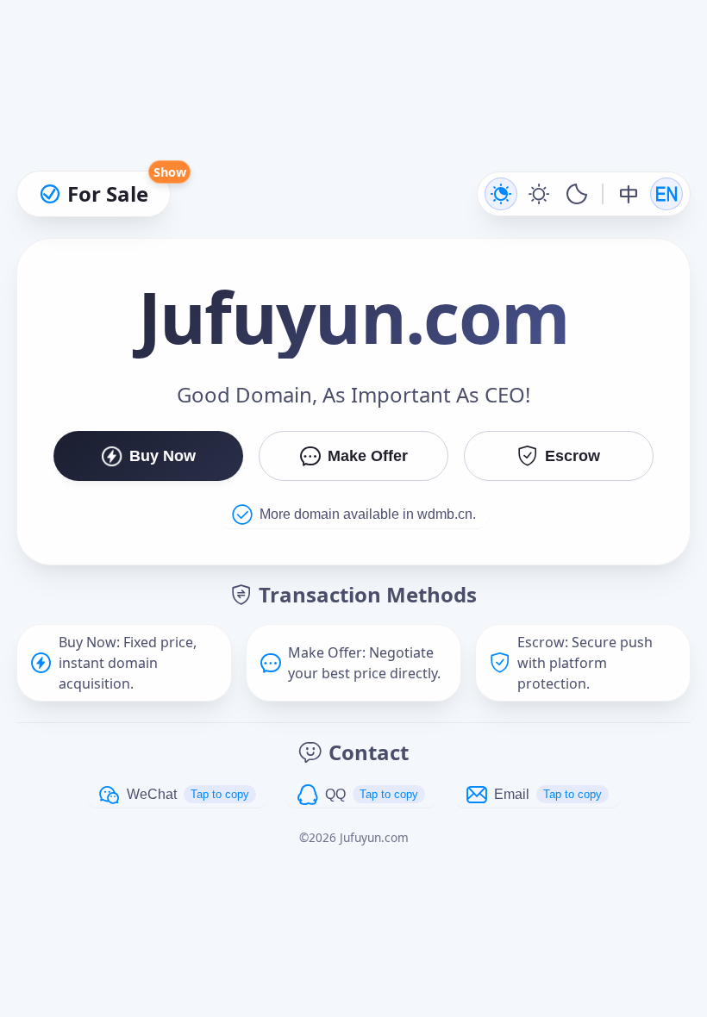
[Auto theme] (501, 194)
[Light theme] (538, 194)
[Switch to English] (666, 194)
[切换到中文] (628, 194)
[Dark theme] (576, 194)
